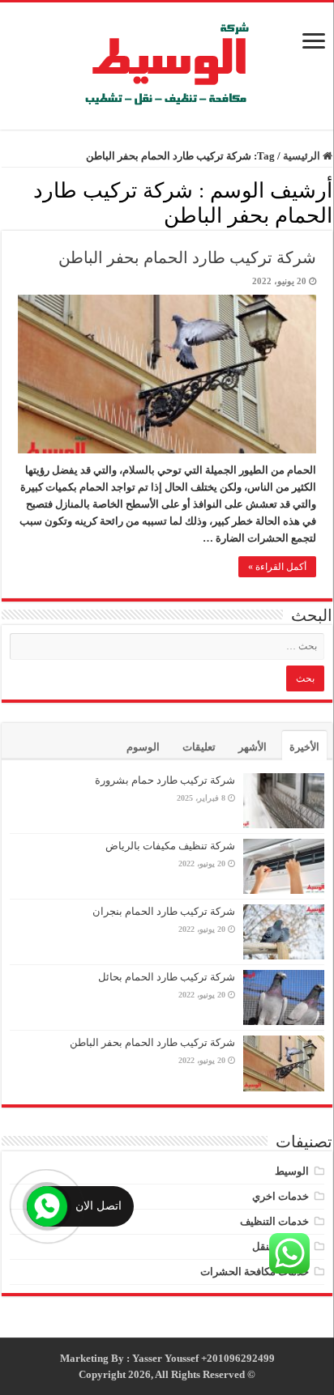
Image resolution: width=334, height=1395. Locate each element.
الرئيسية (303, 156)
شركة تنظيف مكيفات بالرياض (170, 846)
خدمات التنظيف (274, 1221)
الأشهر (252, 747)
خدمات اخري (280, 1196)
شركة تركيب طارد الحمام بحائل (166, 977)
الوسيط (292, 1171)
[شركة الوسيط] (167, 62)
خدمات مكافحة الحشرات (254, 1271)
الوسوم (143, 747)
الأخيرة (304, 747)
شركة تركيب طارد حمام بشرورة (165, 780)
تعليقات (199, 747)
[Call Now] (47, 1206)
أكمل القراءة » (277, 566)
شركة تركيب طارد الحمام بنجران (163, 911)
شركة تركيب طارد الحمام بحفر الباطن (187, 257)
